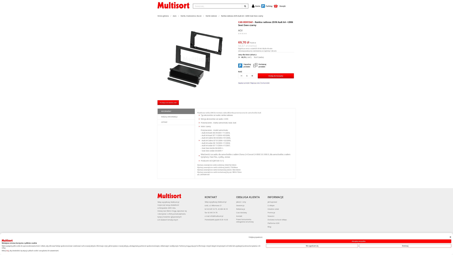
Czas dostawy (241, 212)
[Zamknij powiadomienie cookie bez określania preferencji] (450, 237)
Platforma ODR (273, 223)
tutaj (7, 251)
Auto (174, 16)
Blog (269, 227)
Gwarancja (240, 205)
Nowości (271, 216)
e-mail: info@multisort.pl (214, 216)
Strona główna (163, 16)
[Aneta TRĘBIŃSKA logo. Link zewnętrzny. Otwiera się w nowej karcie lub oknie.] (7, 240)
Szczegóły (166, 111)
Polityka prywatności (255, 237)
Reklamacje (240, 209)
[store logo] (173, 5)
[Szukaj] (245, 6)
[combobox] (217, 6)
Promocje (271, 212)
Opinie (164, 122)
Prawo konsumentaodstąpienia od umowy (245, 220)
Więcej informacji (169, 116)
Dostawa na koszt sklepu (277, 220)
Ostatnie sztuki (273, 209)
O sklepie (271, 205)
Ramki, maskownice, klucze (191, 16)
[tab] (176, 111)
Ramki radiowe (211, 16)
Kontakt (239, 216)
